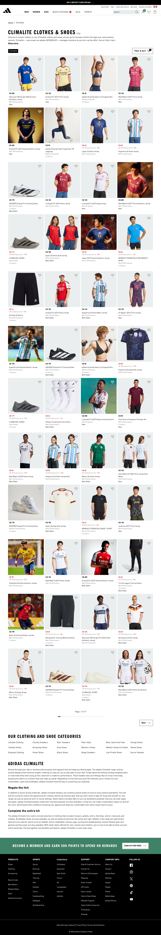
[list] (70, 51)
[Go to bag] (155, 12)
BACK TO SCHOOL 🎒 (62, 12)
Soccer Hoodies (137, 753)
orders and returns (122, 7)
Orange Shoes (136, 743)
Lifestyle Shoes (14, 748)
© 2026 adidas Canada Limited (80, 932)
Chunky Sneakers (40, 743)
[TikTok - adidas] (141, 892)
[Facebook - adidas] (141, 865)
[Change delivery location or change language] (155, 7)
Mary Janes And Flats (115, 743)
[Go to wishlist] (149, 12)
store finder (105, 7)
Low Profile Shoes (114, 753)
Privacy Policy (81, 925)
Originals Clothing (16, 753)
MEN (26, 12)
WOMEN (36, 12)
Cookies (71, 925)
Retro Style (86, 743)
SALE (78, 12)
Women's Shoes (88, 748)
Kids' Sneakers (63, 743)
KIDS (46, 12)
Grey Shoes (62, 748)
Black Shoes (62, 753)
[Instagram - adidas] (141, 872)
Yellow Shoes (136, 748)
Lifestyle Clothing (15, 743)
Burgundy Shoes (40, 748)
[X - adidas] (141, 879)
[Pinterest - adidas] (141, 886)
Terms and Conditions (95, 925)
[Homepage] (7, 11)
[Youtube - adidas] (141, 899)
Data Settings (62, 925)
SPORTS (88, 12)
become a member (145, 7)
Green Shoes (38, 753)
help (112, 7)
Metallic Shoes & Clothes (117, 748)
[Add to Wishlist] (40, 59)
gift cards (134, 7)
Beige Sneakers (88, 753)
